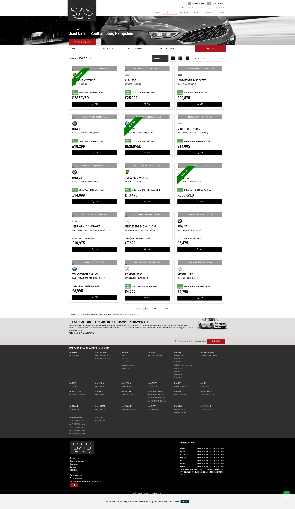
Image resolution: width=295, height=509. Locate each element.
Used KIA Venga (204, 386)
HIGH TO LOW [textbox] (200, 58)
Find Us (221, 12)
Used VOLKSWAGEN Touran (77, 434)
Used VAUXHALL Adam (206, 409)
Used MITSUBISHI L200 (207, 394)
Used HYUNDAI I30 (126, 386)
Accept (184, 501)
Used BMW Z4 (178, 378)
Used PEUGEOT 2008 (101, 409)
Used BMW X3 (178, 371)
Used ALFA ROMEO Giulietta (103, 359)
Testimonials (209, 12)
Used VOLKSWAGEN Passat (77, 424)
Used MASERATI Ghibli (127, 394)
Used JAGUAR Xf (152, 386)
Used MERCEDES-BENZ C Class (156, 394)
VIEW (96, 104)
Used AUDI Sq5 (125, 368)
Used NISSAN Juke (74, 409)
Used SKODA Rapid (153, 409)
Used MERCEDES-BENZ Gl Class (157, 401)
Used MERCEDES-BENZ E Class (156, 398)
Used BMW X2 (178, 368)
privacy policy (157, 493)
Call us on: (81, 333)
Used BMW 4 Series (179, 362)
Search (210, 48)
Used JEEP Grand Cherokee (182, 386)
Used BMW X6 (178, 375)
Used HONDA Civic (100, 386)
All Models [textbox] (108, 49)
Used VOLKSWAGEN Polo (76, 427)
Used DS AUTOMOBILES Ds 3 (208, 355)
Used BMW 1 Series (179, 355)
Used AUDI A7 (125, 355)
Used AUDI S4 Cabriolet (128, 365)
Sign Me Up (216, 341)
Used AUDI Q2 (125, 359)
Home (158, 12)
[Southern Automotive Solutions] (82, 13)
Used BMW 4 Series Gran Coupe (183, 365)
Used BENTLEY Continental (155, 355)
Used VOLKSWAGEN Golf (76, 421)
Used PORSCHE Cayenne (128, 409)
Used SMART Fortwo (180, 412)
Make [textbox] (74, 49)
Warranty (196, 12)
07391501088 (218, 3)
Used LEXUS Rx (99, 394)
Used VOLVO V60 (100, 421)
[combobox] (84, 48)
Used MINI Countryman (180, 394)
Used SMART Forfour (180, 409)
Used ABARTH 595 (74, 355)
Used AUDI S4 (125, 362)
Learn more (174, 501)
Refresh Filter (160, 58)
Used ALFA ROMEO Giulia (102, 355)
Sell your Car (184, 12)
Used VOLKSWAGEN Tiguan (77, 430)
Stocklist (168, 12)
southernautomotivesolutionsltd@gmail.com (87, 481)
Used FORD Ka (73, 386)
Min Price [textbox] (139, 49)
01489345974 (198, 3)
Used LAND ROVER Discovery (77, 394)
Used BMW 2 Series (179, 359)
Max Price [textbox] (170, 49)
